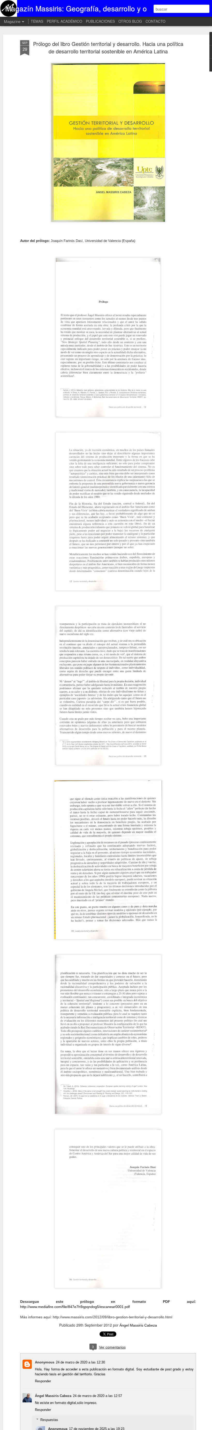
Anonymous (44, 1362)
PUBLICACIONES (100, 21)
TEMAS (37, 21)
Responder (43, 1381)
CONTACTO (155, 21)
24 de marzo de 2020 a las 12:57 (97, 1396)
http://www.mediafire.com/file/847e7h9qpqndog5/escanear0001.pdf (75, 1307)
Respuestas (49, 1420)
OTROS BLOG (130, 21)
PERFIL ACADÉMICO (64, 21)
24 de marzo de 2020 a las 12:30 (80, 1362)
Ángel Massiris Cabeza (138, 1325)
